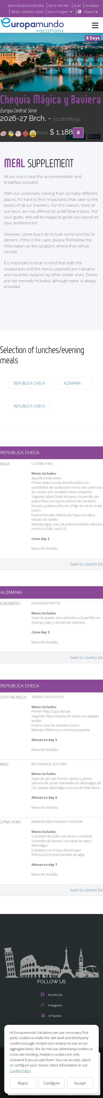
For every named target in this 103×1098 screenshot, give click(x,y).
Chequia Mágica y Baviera (50, 99)
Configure (52, 1083)
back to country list (86, 564)
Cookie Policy (20, 1070)
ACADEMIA (92, 6)
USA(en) (88, 12)
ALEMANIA (72, 383)
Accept (80, 1083)
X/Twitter (55, 1016)
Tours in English (57, 12)
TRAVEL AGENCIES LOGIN (27, 12)
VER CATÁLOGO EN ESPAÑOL (26, 6)
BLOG (77, 6)
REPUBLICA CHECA (29, 383)
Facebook (55, 995)
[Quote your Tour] (78, 132)
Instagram (55, 1005)
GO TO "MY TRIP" (59, 6)
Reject (23, 1083)
